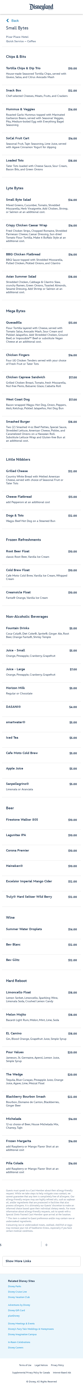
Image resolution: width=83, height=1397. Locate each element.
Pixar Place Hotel (17, 37)
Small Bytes (17, 28)
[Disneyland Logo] (41, 7)
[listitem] (41, 114)
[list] (41, 615)
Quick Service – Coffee (21, 41)
